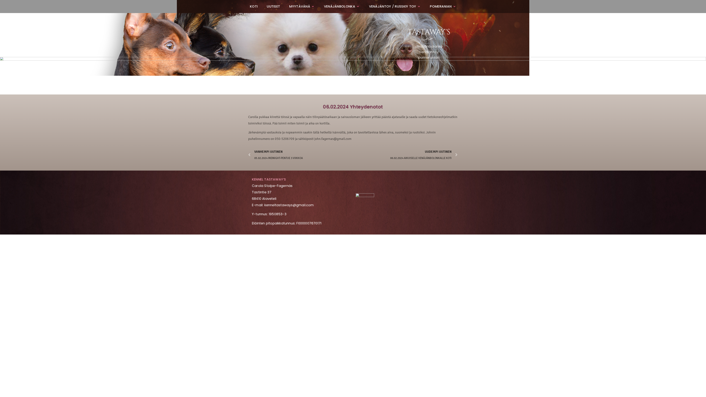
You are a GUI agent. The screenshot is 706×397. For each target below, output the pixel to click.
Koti (254, 6)
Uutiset (273, 6)
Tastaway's (429, 32)
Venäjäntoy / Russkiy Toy (392, 6)
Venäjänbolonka (339, 6)
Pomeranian (441, 6)
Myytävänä (299, 6)
